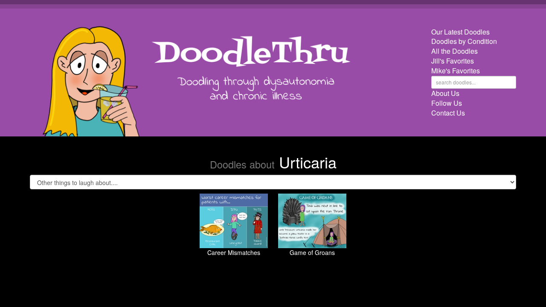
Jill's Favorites (452, 61)
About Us (445, 93)
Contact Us (448, 113)
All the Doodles (454, 51)
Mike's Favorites (455, 70)
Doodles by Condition (464, 41)
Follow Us (446, 103)
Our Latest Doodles (460, 32)
